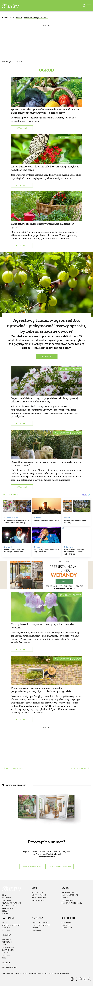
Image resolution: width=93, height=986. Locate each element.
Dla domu (6, 928)
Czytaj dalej (21, 128)
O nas (4, 895)
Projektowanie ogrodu (67, 433)
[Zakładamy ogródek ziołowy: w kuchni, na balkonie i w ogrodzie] (46, 206)
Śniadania (6, 939)
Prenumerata (9, 967)
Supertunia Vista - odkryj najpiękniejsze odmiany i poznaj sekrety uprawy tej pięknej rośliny (44, 400)
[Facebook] (76, 979)
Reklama (5, 911)
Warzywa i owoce (69, 892)
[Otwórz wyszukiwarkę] (84, 6)
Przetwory (6, 955)
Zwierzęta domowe (40, 922)
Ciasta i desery (8, 950)
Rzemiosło (66, 922)
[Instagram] (72, 979)
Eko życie (6, 930)
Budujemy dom (38, 900)
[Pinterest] (81, 979)
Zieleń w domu (67, 900)
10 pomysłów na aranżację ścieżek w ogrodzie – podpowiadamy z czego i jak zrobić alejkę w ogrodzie (41, 689)
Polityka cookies (9, 906)
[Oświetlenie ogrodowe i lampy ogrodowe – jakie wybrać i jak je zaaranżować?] (46, 444)
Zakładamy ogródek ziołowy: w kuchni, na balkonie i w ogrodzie (42, 225)
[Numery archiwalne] (46, 812)
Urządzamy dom (39, 898)
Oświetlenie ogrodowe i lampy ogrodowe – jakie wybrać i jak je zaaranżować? (46, 463)
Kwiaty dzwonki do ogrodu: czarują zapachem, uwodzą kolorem (42, 626)
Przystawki (7, 942)
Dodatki (5, 952)
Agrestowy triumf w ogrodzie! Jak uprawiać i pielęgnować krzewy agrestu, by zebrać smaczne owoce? (46, 325)
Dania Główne (8, 947)
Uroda (4, 922)
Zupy (4, 945)
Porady (77, 80)
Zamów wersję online (32, 867)
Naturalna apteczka (11, 925)
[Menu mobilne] (89, 6)
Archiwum (6, 898)
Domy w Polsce (38, 892)
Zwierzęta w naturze (41, 925)
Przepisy (7, 962)
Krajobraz (36, 930)
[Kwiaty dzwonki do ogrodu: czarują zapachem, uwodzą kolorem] (46, 607)
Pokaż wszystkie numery (60, 867)
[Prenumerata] (85, 979)
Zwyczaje (65, 925)
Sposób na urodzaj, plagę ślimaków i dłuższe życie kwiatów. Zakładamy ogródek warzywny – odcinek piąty (45, 111)
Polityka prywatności (11, 903)
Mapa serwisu (7, 908)
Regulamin (6, 900)
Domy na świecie (39, 895)
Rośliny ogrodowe (70, 137)
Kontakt (5, 914)
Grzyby (35, 928)
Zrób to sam (66, 928)
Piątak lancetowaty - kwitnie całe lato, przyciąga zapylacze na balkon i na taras (45, 168)
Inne (4, 958)
